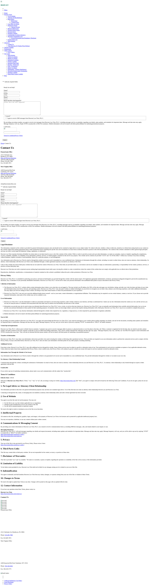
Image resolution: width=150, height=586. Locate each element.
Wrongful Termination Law (15, 36)
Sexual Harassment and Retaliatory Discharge (23, 38)
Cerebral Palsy (15, 22)
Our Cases (7, 53)
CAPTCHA (7, 127)
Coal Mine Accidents (13, 24)
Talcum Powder (15, 27)
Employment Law (13, 39)
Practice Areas (8, 14)
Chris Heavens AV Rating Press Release (19, 46)
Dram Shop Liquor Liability (15, 74)
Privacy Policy (19, 135)
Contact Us (11, 44)
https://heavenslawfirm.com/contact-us (11, 436)
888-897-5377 (5, 5)
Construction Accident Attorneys (17, 35)
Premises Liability (12, 33)
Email (6, 94)
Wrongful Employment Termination (17, 71)
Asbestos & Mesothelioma (15, 17)
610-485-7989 (9, 535)
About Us (7, 43)
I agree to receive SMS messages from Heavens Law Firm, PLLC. (25, 118)
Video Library (8, 50)
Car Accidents (11, 16)
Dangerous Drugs (12, 25)
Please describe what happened (12, 100)
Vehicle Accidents (12, 57)
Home (6, 13)
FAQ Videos (11, 52)
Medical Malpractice (13, 28)
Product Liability (12, 61)
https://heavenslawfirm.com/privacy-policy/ (12, 434)
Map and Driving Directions (8, 158)
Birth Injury (14, 21)
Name (6, 90)
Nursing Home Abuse (14, 30)
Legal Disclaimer (9, 582)
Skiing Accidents (12, 68)
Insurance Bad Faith (13, 63)
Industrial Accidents (13, 60)
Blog (5, 75)
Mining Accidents (12, 58)
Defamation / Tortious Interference (17, 69)
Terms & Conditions (9, 135)
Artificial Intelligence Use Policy (13, 580)
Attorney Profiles (9, 47)
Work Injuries (11, 41)
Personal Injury (12, 32)
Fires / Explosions (12, 66)
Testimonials (7, 49)
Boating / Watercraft (13, 64)
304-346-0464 (9, 566)
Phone (6, 97)
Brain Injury (11, 19)
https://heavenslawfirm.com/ (68, 380)
